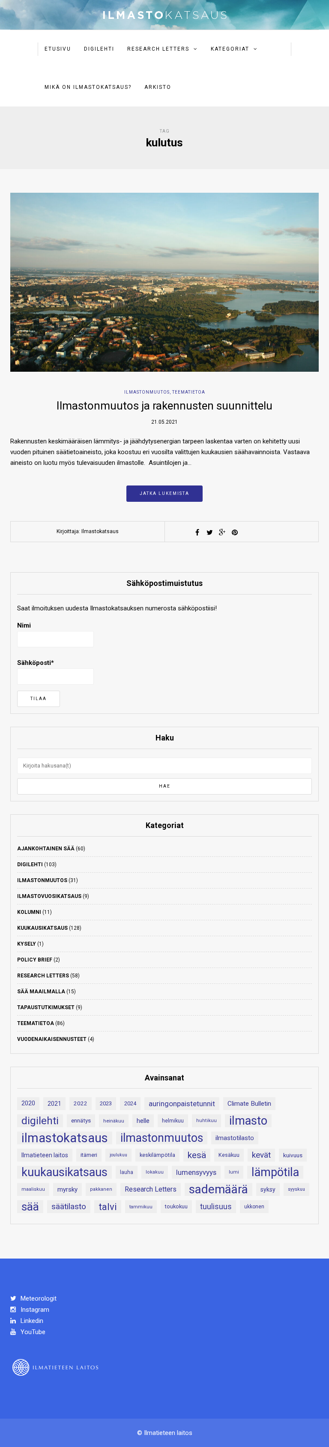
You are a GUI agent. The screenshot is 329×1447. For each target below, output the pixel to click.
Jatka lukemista (164, 493)
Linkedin (31, 1321)
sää (30, 1206)
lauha (126, 1172)
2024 (130, 1103)
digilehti (40, 1121)
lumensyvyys (196, 1172)
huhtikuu (206, 1120)
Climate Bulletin (249, 1103)
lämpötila (275, 1172)
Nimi (24, 625)
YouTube (32, 1332)
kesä (197, 1155)
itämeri (89, 1155)
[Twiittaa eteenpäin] (209, 532)
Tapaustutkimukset (46, 1007)
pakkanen (101, 1189)
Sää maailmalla (41, 992)
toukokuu (176, 1206)
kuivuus (292, 1155)
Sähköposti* (35, 663)
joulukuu (118, 1155)
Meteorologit (38, 1298)
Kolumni (29, 912)
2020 (28, 1103)
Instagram (34, 1310)
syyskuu (296, 1189)
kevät (261, 1155)
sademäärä (218, 1189)
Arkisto (157, 87)
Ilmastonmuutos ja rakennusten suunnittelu (164, 405)
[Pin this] (234, 532)
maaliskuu (33, 1189)
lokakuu (155, 1172)
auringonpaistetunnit (182, 1103)
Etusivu (58, 49)
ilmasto (248, 1120)
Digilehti (99, 49)
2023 (106, 1103)
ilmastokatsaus (64, 1138)
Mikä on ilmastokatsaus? (88, 87)
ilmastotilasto (234, 1138)
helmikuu (173, 1121)
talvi (108, 1206)
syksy (267, 1189)
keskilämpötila (157, 1155)
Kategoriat (230, 49)
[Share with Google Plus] (222, 532)
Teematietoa (188, 392)
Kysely (26, 944)
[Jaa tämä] (197, 532)
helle (143, 1121)
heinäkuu (113, 1121)
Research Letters (158, 49)
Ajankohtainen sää (46, 849)
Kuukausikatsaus (42, 928)
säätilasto (68, 1206)
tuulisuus (216, 1206)
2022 (80, 1103)
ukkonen (254, 1207)
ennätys (81, 1120)
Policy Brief (34, 960)
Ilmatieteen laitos (44, 1155)
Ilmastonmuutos (147, 392)
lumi (234, 1172)
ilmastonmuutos (161, 1138)
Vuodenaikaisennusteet (52, 1039)
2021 (54, 1103)
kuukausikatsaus (64, 1172)
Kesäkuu (228, 1155)
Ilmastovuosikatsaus (49, 896)
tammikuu (141, 1207)
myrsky (67, 1189)
